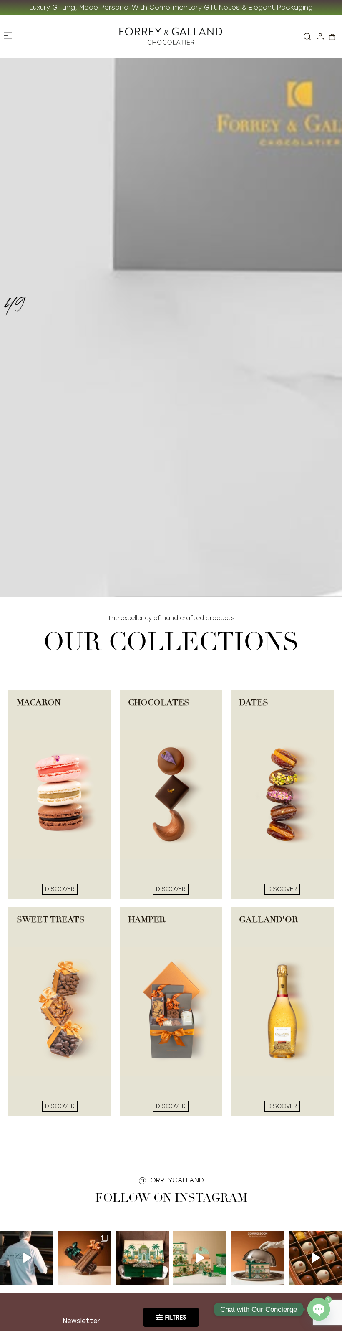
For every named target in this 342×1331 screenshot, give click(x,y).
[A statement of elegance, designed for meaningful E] (142, 1258)
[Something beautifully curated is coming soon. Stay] (257, 1258)
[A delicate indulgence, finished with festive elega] (84, 1258)
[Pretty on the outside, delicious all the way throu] (315, 1258)
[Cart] (332, 37)
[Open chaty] (318, 1309)
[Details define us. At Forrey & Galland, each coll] (199, 1258)
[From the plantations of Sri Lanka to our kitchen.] (26, 1258)
